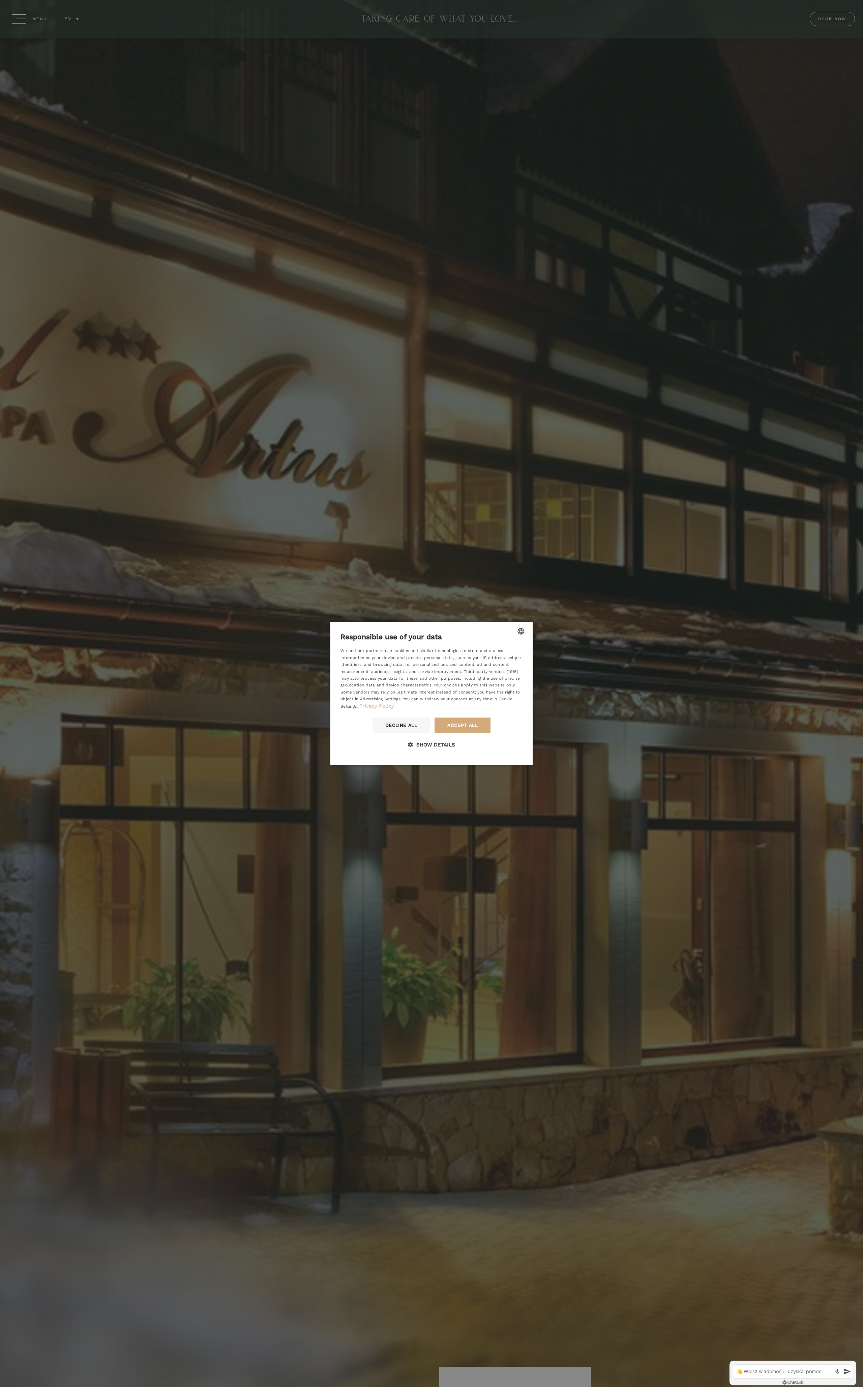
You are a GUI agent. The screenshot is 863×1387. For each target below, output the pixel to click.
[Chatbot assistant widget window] (793, 1373)
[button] (431, 745)
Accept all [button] (462, 725)
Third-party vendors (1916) (491, 671)
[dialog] (431, 693)
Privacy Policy (376, 706)
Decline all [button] (401, 725)
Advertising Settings (380, 699)
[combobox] (520, 631)
